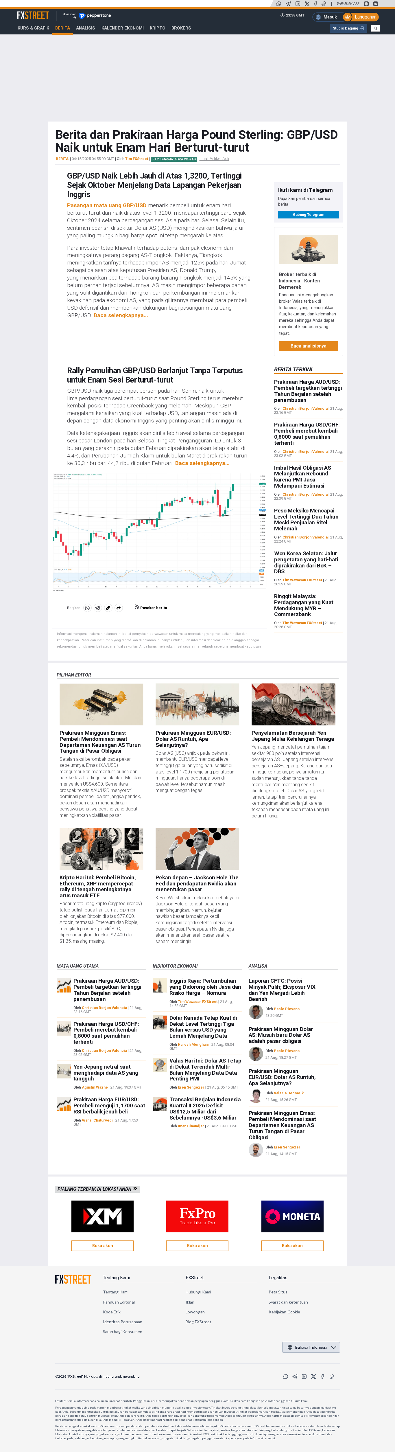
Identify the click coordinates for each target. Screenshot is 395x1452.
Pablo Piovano (287, 1009)
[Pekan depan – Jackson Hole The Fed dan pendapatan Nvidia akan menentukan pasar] (197, 849)
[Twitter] (307, 3)
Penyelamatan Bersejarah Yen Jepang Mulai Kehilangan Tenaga (293, 735)
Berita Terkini (293, 369)
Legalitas (278, 1277)
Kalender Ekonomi (122, 28)
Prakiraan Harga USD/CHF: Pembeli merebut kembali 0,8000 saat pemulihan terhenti (307, 434)
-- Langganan (363, 17)
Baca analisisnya (308, 346)
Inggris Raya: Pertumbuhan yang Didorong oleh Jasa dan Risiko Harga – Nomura (205, 986)
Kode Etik (112, 1311)
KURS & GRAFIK (33, 28)
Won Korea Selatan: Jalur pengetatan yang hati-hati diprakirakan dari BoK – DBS (306, 562)
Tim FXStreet (136, 159)
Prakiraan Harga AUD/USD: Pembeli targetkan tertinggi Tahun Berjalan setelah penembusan (308, 391)
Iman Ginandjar (191, 1126)
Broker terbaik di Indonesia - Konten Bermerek (299, 281)
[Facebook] (315, 3)
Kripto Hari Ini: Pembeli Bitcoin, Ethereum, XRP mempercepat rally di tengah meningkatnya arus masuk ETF (98, 886)
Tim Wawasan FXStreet (302, 580)
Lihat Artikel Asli (214, 158)
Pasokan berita (153, 608)
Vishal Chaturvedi (97, 1120)
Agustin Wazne (95, 1087)
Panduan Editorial (119, 1302)
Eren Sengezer (191, 1087)
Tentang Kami (116, 1277)
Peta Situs (278, 1291)
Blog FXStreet (198, 1321)
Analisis (85, 28)
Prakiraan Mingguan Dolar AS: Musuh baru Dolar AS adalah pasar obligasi (281, 1035)
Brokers (181, 28)
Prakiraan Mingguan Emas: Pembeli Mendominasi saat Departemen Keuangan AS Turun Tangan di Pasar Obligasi (100, 741)
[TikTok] (324, 3)
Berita (62, 28)
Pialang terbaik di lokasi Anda (95, 1189)
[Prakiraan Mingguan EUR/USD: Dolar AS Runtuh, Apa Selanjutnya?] (197, 704)
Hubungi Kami (198, 1291)
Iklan (190, 1302)
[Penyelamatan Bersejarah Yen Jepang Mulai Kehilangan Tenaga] (293, 704)
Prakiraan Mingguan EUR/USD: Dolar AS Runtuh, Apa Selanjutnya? (193, 738)
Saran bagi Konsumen (122, 1331)
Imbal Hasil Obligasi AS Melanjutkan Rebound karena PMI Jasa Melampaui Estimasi (302, 476)
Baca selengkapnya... (121, 315)
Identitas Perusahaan (122, 1321)
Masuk (330, 17)
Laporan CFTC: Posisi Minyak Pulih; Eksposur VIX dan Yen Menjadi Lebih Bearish (282, 989)
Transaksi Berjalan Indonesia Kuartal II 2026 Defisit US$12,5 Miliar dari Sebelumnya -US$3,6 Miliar (205, 1108)
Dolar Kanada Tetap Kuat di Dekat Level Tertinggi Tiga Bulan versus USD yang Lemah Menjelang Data (203, 1026)
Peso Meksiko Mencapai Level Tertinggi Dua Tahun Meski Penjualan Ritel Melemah (306, 519)
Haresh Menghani (193, 1044)
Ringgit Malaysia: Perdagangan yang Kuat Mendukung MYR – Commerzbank (303, 605)
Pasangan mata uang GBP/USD (107, 205)
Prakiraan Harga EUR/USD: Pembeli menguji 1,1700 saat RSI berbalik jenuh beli (109, 1105)
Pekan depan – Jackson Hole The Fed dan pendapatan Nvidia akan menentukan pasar (197, 883)
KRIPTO (157, 28)
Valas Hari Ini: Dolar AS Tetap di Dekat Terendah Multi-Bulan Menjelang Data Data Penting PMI (205, 1069)
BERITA (62, 159)
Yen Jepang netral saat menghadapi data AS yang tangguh (106, 1072)
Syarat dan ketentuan (288, 1302)
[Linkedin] (298, 3)
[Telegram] (288, 3)
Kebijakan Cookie (284, 1311)
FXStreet (26, 11)
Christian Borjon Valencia (305, 409)
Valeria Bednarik (289, 1093)
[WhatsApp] (278, 3)
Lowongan (195, 1311)
